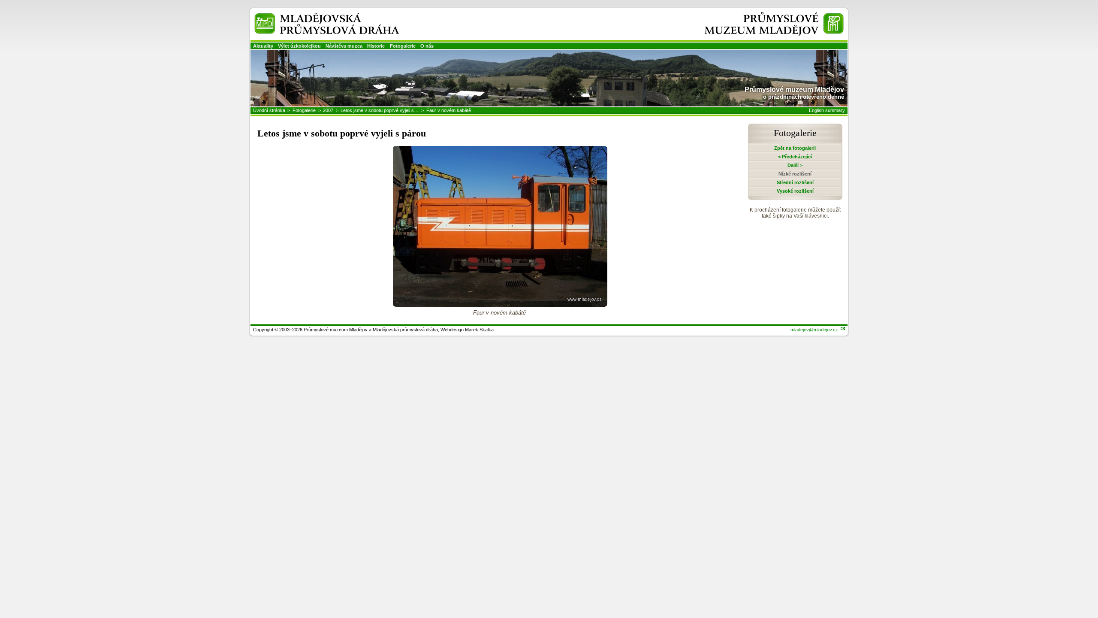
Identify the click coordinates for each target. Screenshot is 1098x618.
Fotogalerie (403, 45)
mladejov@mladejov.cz (814, 329)
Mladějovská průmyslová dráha (315, 16)
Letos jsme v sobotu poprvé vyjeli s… (380, 110)
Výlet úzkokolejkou (299, 45)
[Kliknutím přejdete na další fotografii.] (500, 304)
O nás (427, 45)
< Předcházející (795, 156)
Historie (376, 45)
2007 (328, 110)
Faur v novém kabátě (448, 110)
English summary (827, 110)
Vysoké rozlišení (795, 191)
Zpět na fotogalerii (795, 148)
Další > (794, 165)
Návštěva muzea (344, 45)
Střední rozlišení (795, 182)
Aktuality (263, 45)
